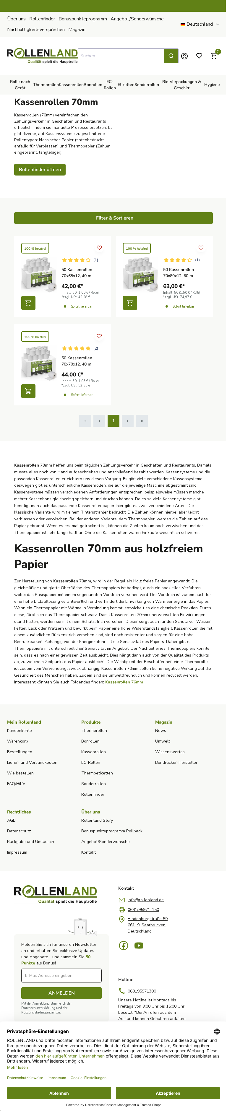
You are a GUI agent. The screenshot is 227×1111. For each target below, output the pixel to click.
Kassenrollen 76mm (124, 682)
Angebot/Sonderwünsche (137, 19)
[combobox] (128, 55)
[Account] (184, 56)
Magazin (76, 29)
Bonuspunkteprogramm (83, 19)
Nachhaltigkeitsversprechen (36, 29)
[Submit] (171, 56)
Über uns (16, 19)
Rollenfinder (42, 19)
